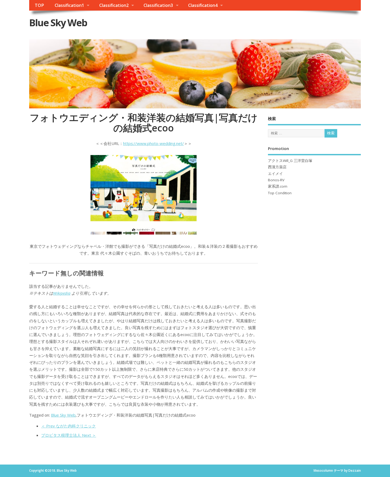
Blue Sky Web (58, 22)
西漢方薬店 (277, 167)
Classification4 (203, 5)
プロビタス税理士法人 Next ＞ (68, 435)
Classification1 (69, 5)
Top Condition (280, 193)
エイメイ (275, 173)
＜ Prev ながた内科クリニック (68, 426)
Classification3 (158, 5)
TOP (39, 5)
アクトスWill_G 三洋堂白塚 (290, 160)
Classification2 (114, 5)
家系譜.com (277, 186)
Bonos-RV (276, 180)
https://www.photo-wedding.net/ (153, 143)
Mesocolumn (323, 470)
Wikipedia (61, 293)
